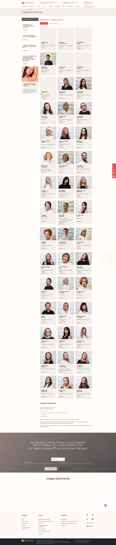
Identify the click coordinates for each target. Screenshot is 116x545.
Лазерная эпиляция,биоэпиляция (43, 526)
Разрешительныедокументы (26, 528)
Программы (57, 6)
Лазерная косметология (44, 519)
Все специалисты (44, 23)
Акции (63, 6)
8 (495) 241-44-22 (88, 2)
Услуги (38, 6)
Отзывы (23, 525)
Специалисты (32, 6)
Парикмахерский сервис (44, 531)
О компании (24, 6)
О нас (23, 519)
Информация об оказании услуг (68, 523)
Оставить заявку (50, 468)
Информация (70, 6)
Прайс (44, 6)
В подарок (50, 6)
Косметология (42, 529)
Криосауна (41, 523)
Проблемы (63, 525)
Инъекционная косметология (45, 521)
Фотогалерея (25, 521)
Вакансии (78, 6)
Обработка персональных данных (69, 521)
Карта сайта (64, 519)
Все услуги (41, 534)
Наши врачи (25, 523)
